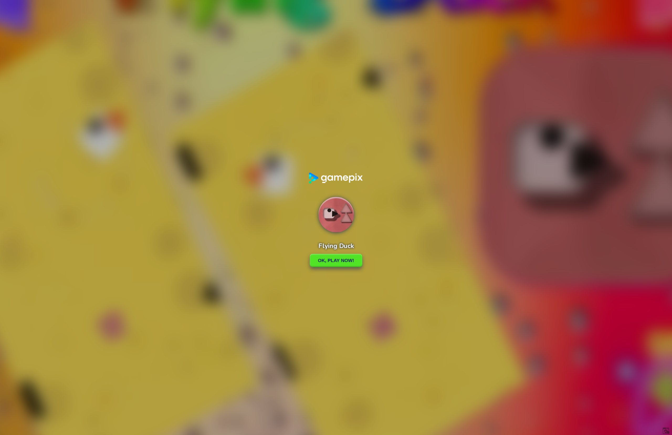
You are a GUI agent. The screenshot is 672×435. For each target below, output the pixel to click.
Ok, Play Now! (336, 260)
